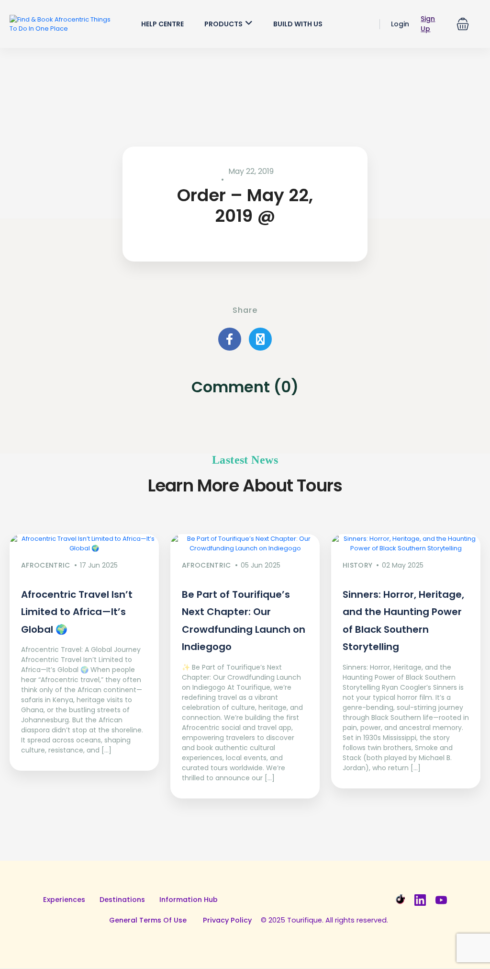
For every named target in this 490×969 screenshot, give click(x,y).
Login (400, 24)
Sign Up (428, 24)
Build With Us (298, 24)
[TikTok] (399, 900)
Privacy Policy (227, 920)
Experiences (64, 899)
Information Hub (188, 899)
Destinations (122, 899)
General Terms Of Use (148, 920)
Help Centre (162, 24)
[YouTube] (441, 900)
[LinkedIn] (420, 900)
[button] (463, 24)
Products (223, 24)
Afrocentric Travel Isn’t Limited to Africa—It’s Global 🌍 (77, 612)
